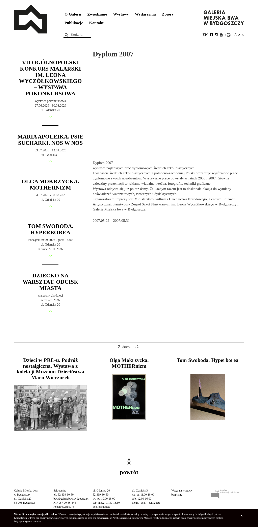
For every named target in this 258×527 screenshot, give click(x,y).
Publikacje (73, 23)
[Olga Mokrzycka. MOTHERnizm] (129, 397)
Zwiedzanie (97, 14)
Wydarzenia (145, 14)
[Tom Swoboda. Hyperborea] (207, 397)
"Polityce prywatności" (53, 521)
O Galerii (72, 14)
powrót (129, 472)
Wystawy (121, 14)
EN (205, 35)
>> (50, 116)
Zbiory (168, 14)
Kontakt (96, 23)
